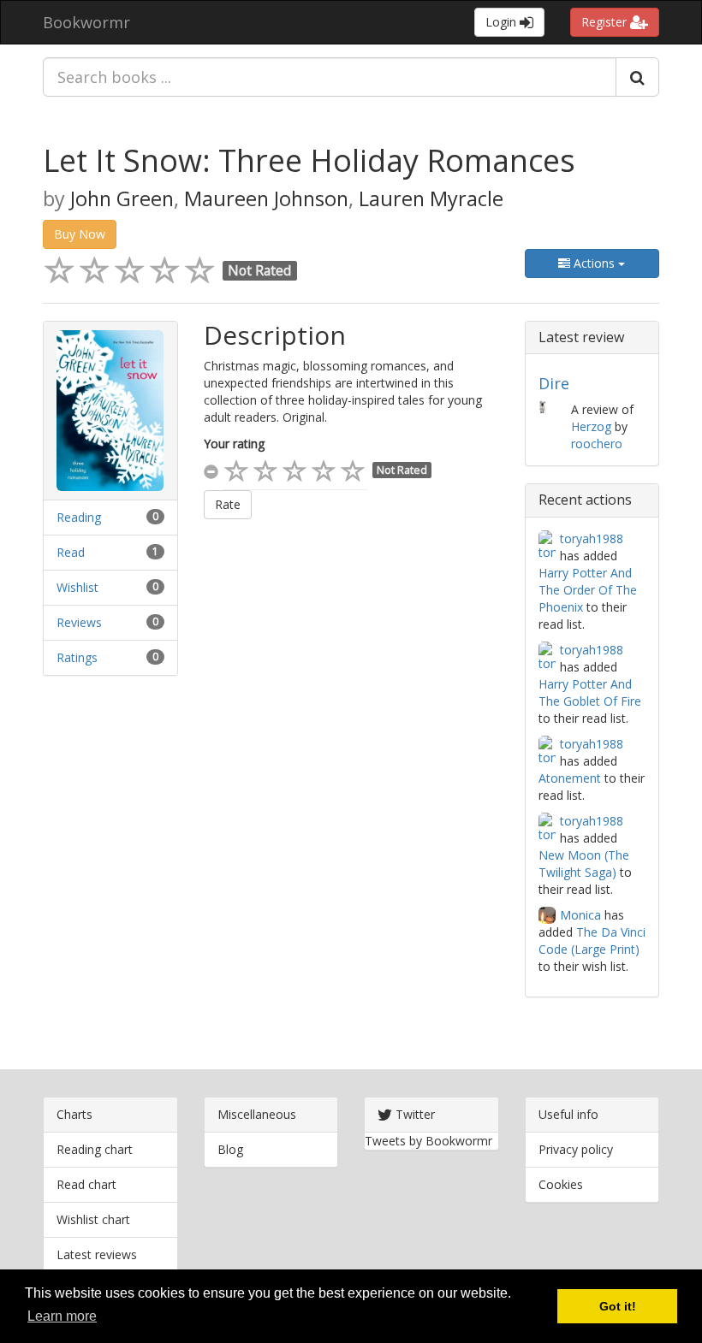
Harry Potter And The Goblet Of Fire (589, 692)
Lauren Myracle (431, 198)
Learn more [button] (62, 1316)
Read (71, 552)
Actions (594, 263)
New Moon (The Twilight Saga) (583, 863)
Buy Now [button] (79, 234)
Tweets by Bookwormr (428, 1141)
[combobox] (329, 77)
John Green (122, 198)
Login (502, 22)
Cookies (560, 1184)
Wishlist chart (93, 1219)
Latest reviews (97, 1254)
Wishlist (77, 587)
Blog (230, 1149)
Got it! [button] (617, 1306)
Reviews (79, 622)
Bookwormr (86, 22)
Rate (228, 504)
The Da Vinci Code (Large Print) (591, 940)
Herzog (591, 426)
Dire (553, 383)
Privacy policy (575, 1149)
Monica (580, 915)
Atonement (569, 778)
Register (605, 22)
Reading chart (95, 1149)
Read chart (86, 1184)
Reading (79, 517)
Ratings (77, 657)
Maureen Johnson (266, 198)
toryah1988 (591, 538)
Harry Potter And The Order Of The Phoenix (587, 590)
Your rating (234, 443)
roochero (596, 443)
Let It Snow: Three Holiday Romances (309, 160)
